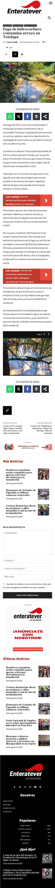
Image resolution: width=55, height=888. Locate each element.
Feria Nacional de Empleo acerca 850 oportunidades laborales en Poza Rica (21, 723)
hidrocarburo (21, 124)
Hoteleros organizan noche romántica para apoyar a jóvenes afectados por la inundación (19, 475)
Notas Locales (30, 26)
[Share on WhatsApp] (10, 116)
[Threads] (40, 787)
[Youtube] (35, 787)
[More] (22, 54)
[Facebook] (14, 787)
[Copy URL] (15, 54)
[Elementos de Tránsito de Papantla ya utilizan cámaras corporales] (43, 494)
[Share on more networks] (45, 116)
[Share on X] (18, 116)
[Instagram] (20, 787)
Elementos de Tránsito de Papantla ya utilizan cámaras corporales (21, 493)
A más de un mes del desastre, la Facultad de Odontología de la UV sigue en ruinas (20, 857)
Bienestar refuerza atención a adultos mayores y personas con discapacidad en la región (21, 740)
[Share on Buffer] (36, 116)
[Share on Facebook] (27, 116)
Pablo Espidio (12, 42)
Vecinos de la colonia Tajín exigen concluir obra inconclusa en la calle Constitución (12, 429)
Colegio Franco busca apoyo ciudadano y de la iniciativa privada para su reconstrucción (21, 872)
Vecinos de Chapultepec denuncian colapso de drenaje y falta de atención (41, 429)
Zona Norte (18, 26)
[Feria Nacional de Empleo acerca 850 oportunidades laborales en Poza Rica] (44, 724)
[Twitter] (30, 787)
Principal (7, 26)
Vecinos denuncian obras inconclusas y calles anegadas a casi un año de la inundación (21, 509)
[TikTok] (25, 787)
